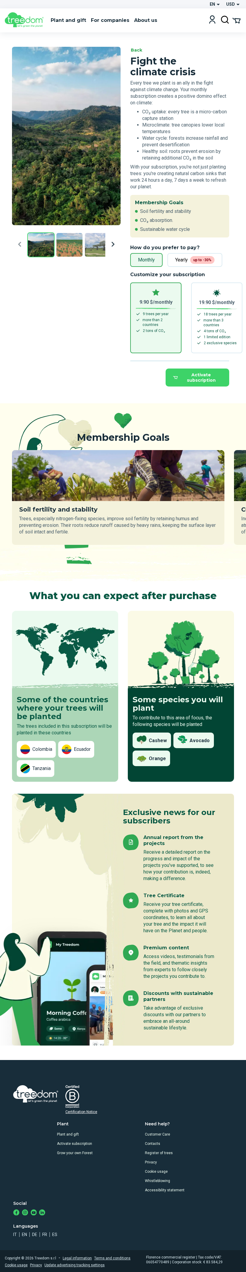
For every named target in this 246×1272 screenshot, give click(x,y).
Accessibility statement (164, 1190)
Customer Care (157, 1134)
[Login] (212, 20)
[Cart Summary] (236, 20)
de (34, 1234)
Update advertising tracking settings (74, 1265)
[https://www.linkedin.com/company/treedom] (42, 1213)
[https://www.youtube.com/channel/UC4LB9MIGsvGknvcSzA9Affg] (34, 1213)
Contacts (152, 1144)
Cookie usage (156, 1171)
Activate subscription (201, 377)
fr (44, 1234)
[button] (41, 245)
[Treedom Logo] (25, 20)
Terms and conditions (112, 1258)
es (54, 1234)
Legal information (77, 1258)
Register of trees (159, 1153)
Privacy (151, 1162)
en (24, 1234)
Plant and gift (68, 1134)
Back (136, 50)
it (15, 1234)
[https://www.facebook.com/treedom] (16, 1213)
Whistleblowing (157, 1181)
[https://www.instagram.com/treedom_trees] (25, 1213)
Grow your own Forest (75, 1153)
